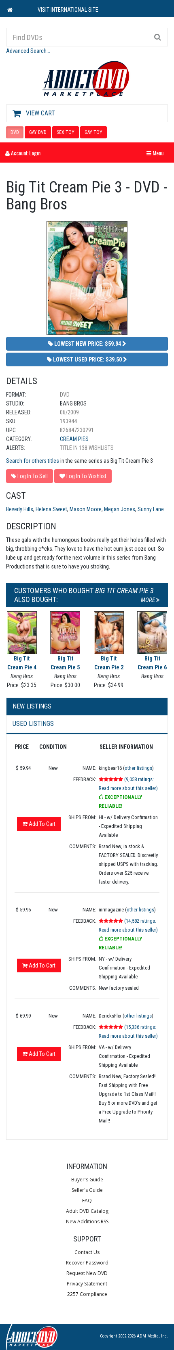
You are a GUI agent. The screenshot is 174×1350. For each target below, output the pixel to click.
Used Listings (33, 723)
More (148, 600)
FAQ (87, 1200)
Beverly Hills (19, 509)
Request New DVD (87, 1273)
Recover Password (87, 1262)
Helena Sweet (51, 509)
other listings (138, 768)
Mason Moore (86, 509)
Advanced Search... (28, 51)
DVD (15, 132)
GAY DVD (38, 132)
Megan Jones (119, 509)
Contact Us (87, 1252)
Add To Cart (41, 824)
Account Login (25, 152)
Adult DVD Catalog (87, 1211)
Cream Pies (74, 439)
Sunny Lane (151, 509)
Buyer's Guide (87, 1179)
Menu (157, 152)
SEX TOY (65, 132)
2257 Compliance (87, 1294)
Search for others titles (32, 461)
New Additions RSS (87, 1221)
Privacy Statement (87, 1283)
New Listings (32, 706)
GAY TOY (93, 132)
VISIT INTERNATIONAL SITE (68, 9)
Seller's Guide (87, 1190)
